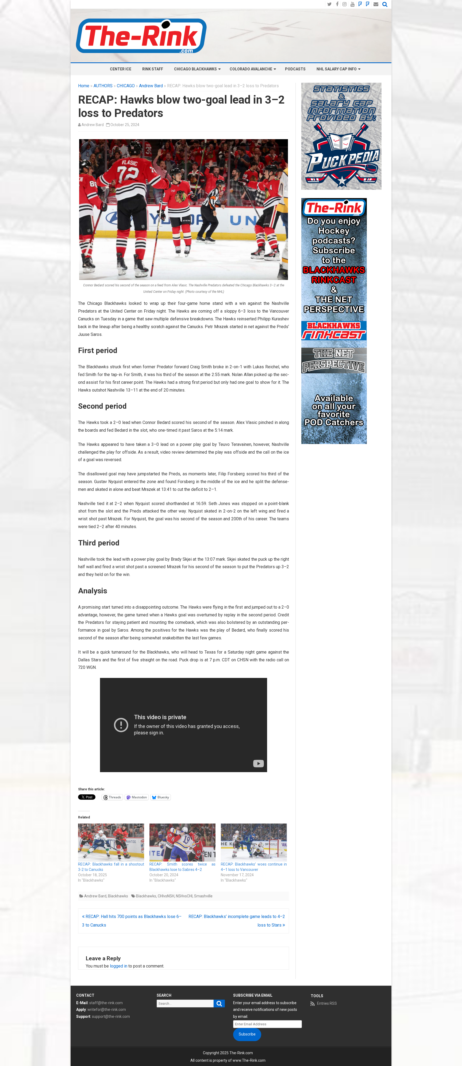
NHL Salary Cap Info (337, 69)
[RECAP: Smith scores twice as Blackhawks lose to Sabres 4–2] (182, 842)
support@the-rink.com (111, 1016)
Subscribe (247, 1034)
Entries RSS (327, 1003)
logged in (118, 966)
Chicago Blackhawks (195, 69)
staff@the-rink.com (106, 1003)
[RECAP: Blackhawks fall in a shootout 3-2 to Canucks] (111, 842)
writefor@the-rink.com (106, 1009)
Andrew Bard (151, 85)
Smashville (203, 896)
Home (83, 85)
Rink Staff (152, 69)
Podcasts (295, 69)
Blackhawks (118, 896)
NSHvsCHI (184, 896)
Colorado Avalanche (251, 69)
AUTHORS (103, 85)
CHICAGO (126, 85)
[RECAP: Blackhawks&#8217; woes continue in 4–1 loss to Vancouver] (254, 842)
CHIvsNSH (166, 896)
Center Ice (120, 69)
